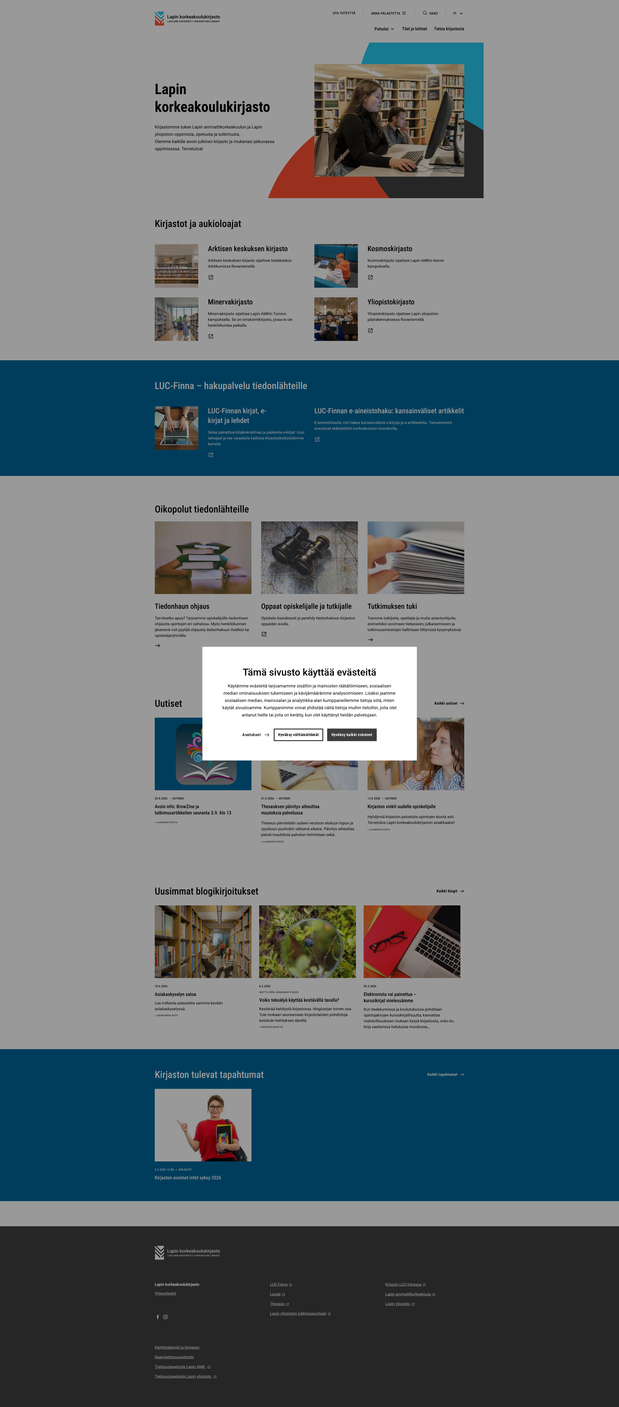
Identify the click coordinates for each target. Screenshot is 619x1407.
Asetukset (251, 734)
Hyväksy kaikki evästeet (352, 734)
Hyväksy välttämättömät (298, 734)
